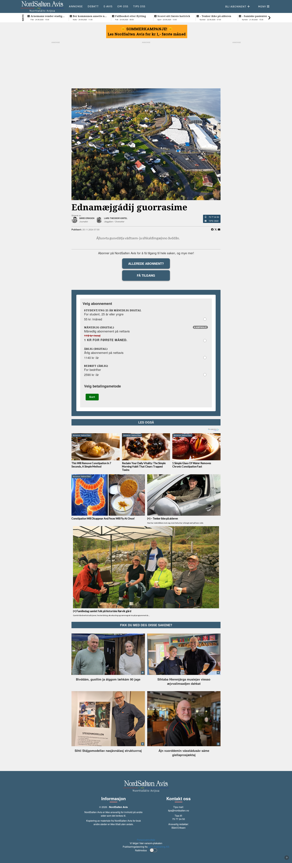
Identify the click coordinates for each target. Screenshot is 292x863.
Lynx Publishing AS (158, 846)
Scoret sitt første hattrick (173, 16)
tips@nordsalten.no (178, 810)
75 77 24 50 (214, 216)
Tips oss (139, 6)
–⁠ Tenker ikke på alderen (215, 16)
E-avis (108, 6)
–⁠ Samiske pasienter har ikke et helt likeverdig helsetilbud (257, 16)
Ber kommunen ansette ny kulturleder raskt (89, 16)
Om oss (122, 6)
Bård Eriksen (179, 827)
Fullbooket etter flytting (130, 16)
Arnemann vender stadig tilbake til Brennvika (46, 16)
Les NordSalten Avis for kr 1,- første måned (147, 34)
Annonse (76, 6)
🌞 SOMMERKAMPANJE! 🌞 (147, 28)
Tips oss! (214, 220)
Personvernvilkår (146, 840)
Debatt (93, 6)
